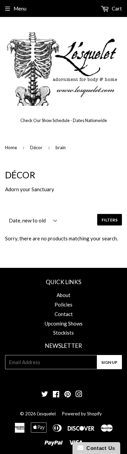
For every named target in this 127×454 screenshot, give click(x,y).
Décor (36, 147)
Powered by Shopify (82, 413)
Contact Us (99, 448)
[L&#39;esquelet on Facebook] (56, 395)
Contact (64, 314)
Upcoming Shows (64, 323)
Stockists (63, 333)
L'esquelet (46, 413)
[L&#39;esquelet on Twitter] (44, 395)
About (63, 295)
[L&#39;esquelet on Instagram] (79, 395)
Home (11, 147)
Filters (110, 219)
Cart (116, 8)
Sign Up (109, 362)
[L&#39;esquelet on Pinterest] (67, 395)
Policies (63, 304)
